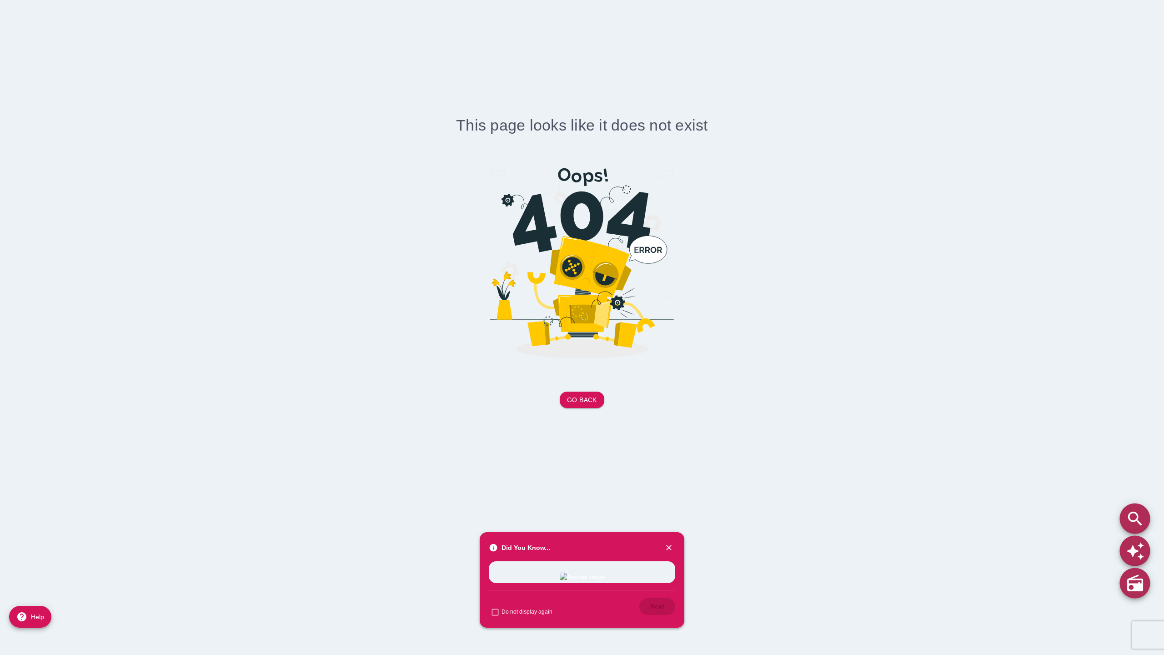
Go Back (582, 399)
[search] (1134, 518)
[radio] (1134, 583)
